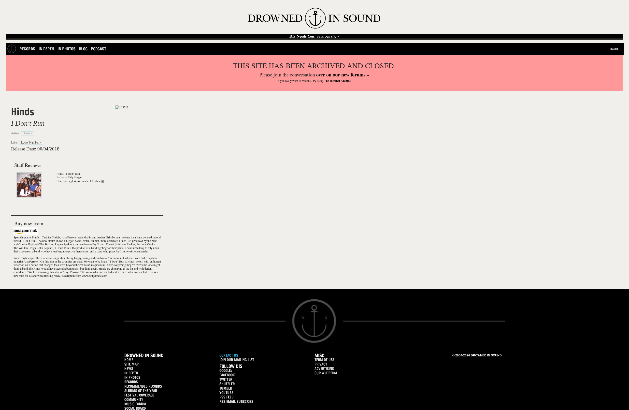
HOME (128, 359)
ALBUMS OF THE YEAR (140, 390)
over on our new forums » (342, 74)
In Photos (66, 49)
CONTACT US (228, 355)
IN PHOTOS (132, 377)
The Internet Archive (337, 81)
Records (27, 49)
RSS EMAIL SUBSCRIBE (236, 401)
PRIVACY (320, 364)
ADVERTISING (324, 368)
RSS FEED (226, 397)
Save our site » (314, 36)
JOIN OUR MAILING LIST (236, 359)
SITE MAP (131, 364)
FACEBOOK (227, 375)
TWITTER (225, 379)
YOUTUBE (226, 392)
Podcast (98, 49)
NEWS (128, 368)
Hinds (22, 111)
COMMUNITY (133, 399)
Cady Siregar (75, 177)
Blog (83, 49)
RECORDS (131, 381)
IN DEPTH (131, 373)
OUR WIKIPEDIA (325, 373)
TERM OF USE (324, 359)
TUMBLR (225, 388)
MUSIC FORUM (135, 404)
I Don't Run (28, 123)
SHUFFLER (227, 383)
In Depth (46, 49)
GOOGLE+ (225, 370)
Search (614, 49)
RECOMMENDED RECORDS (143, 386)
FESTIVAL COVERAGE (139, 395)
